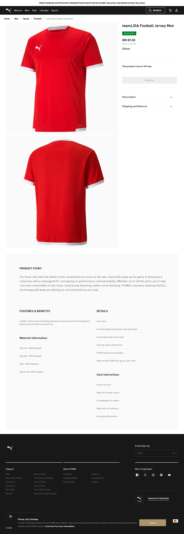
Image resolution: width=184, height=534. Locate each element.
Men (16, 19)
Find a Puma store (14, 478)
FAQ (7, 474)
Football (38, 19)
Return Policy (40, 474)
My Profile (10, 489)
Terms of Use (39, 485)
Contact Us (11, 482)
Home (7, 19)
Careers (94, 482)
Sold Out (149, 80)
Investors (95, 474)
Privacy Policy (40, 482)
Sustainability (97, 478)
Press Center (69, 482)
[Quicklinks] (176, 10)
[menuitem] (18, 10)
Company (67, 474)
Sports (26, 19)
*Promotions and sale (43, 478)
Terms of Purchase (42, 489)
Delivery (9, 493)
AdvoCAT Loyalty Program (45, 493)
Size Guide (10, 485)
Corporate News (70, 478)
